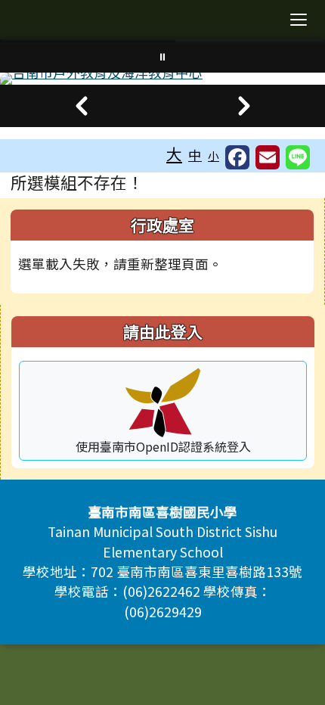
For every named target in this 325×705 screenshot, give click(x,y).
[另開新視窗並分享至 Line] (298, 157)
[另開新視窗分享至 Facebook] (237, 157)
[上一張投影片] (81, 106)
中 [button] (195, 154)
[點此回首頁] (162, 79)
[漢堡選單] (298, 20)
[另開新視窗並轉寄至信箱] (267, 157)
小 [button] (213, 155)
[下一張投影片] (243, 106)
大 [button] (174, 153)
